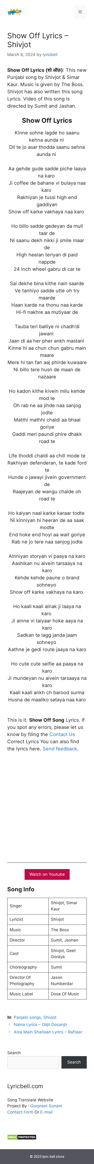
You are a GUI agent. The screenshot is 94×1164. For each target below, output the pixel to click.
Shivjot (49, 1017)
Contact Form (20, 1112)
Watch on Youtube (47, 874)
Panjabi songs (27, 1017)
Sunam (54, 1105)
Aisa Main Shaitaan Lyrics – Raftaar (48, 1032)
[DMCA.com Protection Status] (21, 1138)
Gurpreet (38, 1105)
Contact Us (62, 734)
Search (14, 1052)
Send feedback (60, 749)
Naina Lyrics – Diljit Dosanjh (40, 1024)
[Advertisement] (47, 806)
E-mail (46, 1112)
